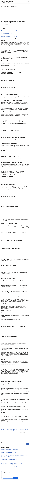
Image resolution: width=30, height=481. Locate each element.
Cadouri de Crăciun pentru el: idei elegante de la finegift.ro (9, 452)
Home (1, 6)
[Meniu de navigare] (28, 1)
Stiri (1, 474)
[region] (10, 475)
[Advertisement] (15, 13)
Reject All (10, 477)
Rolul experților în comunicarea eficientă (6, 33)
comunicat (2, 24)
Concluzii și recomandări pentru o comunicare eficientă (9, 36)
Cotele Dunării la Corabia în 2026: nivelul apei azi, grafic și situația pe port (11, 466)
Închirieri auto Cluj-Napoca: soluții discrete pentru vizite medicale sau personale (12, 463)
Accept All (15, 477)
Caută (1, 442)
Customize (5, 477)
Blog (3, 6)
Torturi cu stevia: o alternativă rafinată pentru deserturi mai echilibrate (10, 456)
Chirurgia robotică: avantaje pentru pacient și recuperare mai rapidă (10, 449)
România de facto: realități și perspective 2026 (7, 464)
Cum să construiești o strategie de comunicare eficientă (9, 30)
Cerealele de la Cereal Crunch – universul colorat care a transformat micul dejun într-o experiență (14, 455)
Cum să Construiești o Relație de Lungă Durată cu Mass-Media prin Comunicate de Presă (24, 430)
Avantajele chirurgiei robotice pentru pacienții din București (9, 459)
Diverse (2, 470)
